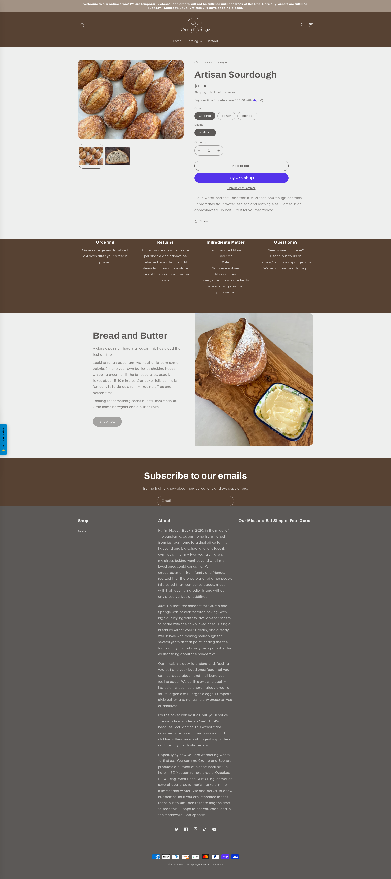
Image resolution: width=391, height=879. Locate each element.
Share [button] (203, 221)
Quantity (200, 142)
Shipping (200, 92)
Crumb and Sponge (188, 864)
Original (205, 115)
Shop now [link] (107, 421)
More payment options (241, 188)
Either (226, 115)
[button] (82, 25)
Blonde (247, 115)
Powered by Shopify (212, 864)
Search (83, 530)
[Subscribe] (229, 501)
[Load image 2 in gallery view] (117, 156)
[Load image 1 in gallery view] (91, 156)
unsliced (205, 132)
